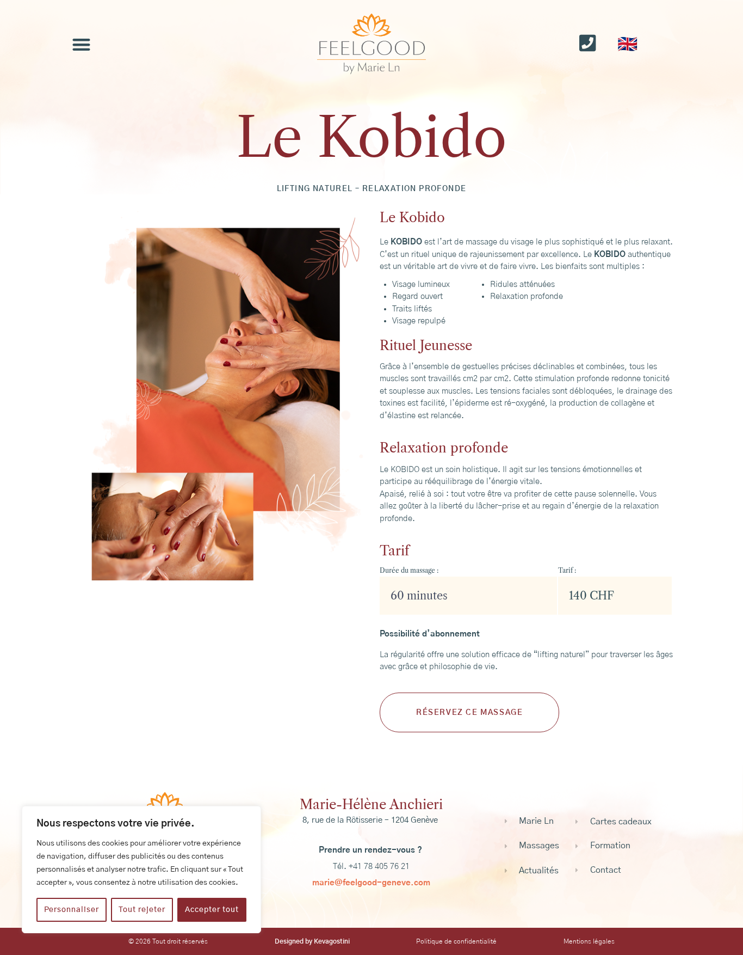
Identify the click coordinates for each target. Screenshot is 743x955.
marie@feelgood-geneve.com (371, 883)
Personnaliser (71, 910)
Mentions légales (589, 941)
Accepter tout (212, 910)
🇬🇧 (627, 44)
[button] (81, 44)
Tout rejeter (142, 910)
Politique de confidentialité (456, 941)
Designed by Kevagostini (312, 941)
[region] (141, 869)
